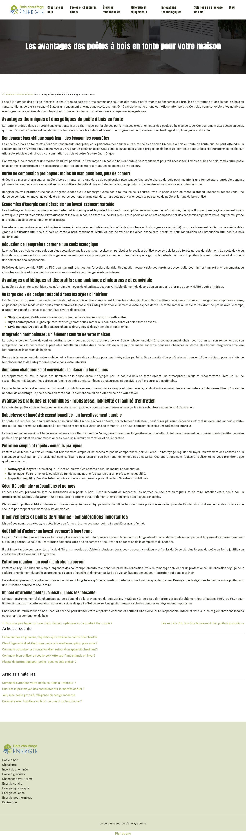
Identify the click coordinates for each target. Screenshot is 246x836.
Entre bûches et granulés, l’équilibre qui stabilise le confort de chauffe (49, 637)
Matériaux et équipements (139, 9)
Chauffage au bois (55, 9)
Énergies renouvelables (111, 9)
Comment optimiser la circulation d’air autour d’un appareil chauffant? (50, 649)
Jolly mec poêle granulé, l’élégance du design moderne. (39, 695)
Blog (232, 7)
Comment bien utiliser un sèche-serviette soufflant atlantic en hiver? (48, 655)
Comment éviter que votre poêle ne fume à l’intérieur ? (39, 683)
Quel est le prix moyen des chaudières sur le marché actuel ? (43, 689)
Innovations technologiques (171, 9)
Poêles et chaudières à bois (83, 9)
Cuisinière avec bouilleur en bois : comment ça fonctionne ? (42, 701)
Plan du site (123, 833)
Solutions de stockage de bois (208, 9)
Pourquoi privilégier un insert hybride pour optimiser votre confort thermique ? (58, 623)
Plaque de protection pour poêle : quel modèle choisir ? (39, 661)
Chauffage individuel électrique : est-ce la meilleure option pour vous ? (49, 643)
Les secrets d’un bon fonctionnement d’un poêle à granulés (201, 623)
